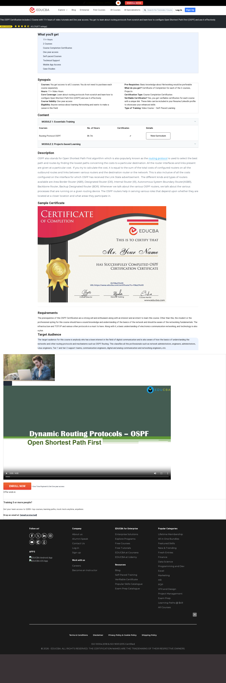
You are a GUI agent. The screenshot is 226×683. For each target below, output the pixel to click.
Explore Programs (125, 539)
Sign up (76, 552)
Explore (61, 10)
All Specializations (132, 10)
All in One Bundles (168, 539)
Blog (74, 10)
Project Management (170, 593)
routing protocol (158, 158)
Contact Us (78, 543)
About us (77, 534)
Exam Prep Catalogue (127, 588)
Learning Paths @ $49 (170, 602)
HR (160, 580)
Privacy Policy (48, 678)
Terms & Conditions (78, 635)
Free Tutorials (123, 548)
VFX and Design (167, 589)
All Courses (115, 10)
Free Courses (99, 10)
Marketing (164, 575)
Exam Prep (164, 598)
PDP (160, 584)
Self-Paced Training (126, 575)
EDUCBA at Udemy (126, 557)
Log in (179, 10)
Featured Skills (166, 543)
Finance (162, 557)
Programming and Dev (171, 566)
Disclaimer (98, 635)
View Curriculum (158, 136)
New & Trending (167, 548)
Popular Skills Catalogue (129, 584)
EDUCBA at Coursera (127, 552)
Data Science (165, 561)
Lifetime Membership (170, 534)
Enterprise (84, 10)
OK (66, 668)
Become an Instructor (84, 570)
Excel (161, 570)
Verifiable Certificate (126, 579)
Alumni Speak (80, 539)
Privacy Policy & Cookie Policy (122, 635)
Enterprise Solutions (126, 534)
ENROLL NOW (17, 486)
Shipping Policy (149, 635)
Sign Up (190, 10)
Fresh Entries (165, 552)
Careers (76, 565)
